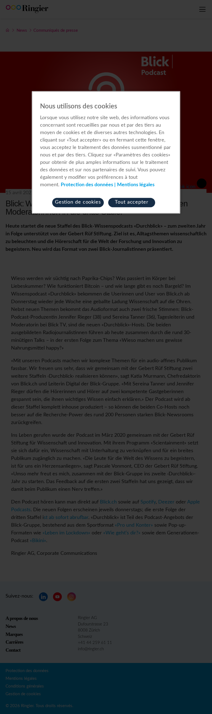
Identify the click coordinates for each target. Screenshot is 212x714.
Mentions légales (136, 184)
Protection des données (87, 184)
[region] (106, 152)
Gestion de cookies (78, 202)
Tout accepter (132, 202)
